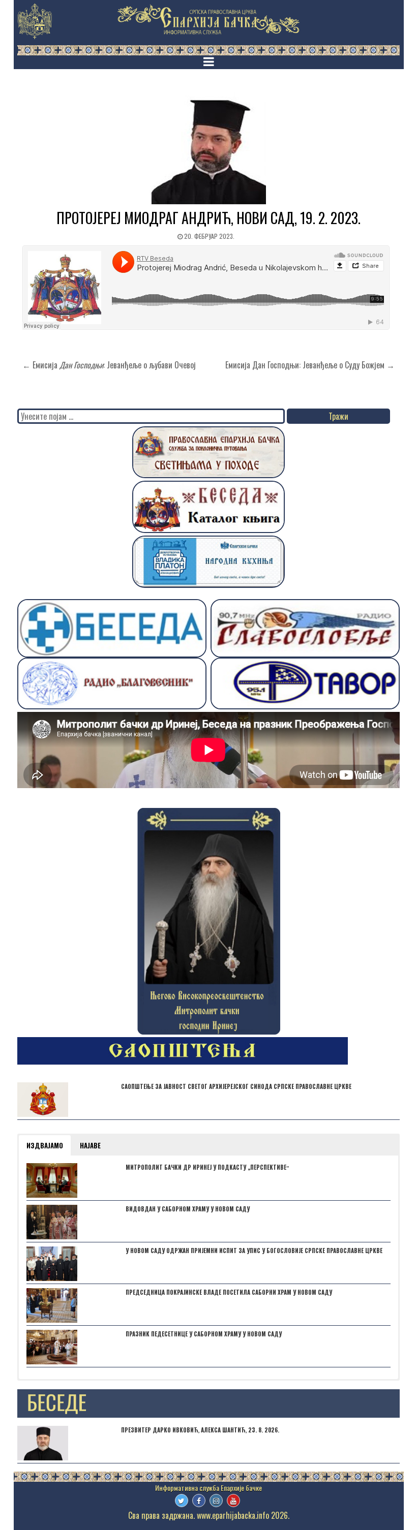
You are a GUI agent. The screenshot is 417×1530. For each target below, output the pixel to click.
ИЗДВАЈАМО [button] (44, 1145)
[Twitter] (181, 1500)
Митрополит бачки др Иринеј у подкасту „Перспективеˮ (207, 1167)
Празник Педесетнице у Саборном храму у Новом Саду (204, 1334)
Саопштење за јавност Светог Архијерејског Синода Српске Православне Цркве (236, 1086)
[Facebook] (198, 1500)
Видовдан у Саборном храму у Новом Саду (188, 1209)
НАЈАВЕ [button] (90, 1145)
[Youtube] (233, 1500)
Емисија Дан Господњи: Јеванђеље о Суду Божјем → (310, 365)
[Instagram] (216, 1500)
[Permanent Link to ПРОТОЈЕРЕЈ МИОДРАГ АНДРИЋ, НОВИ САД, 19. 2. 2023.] (208, 148)
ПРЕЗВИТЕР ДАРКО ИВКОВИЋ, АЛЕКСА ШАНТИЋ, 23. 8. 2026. (200, 1430)
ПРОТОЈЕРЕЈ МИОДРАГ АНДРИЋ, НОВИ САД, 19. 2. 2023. (208, 217)
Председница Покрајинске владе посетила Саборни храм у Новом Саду (229, 1292)
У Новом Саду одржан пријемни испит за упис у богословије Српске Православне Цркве (254, 1250)
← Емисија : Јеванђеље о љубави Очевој (109, 365)
